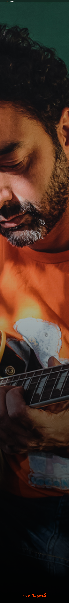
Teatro (49, 1)
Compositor (31, 593)
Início (40, 1)
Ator (40, 593)
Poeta (34, 593)
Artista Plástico (38, 593)
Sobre (43, 1)
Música (46, 1)
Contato (60, 1)
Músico (28, 593)
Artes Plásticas (56, 1)
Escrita (52, 1)
